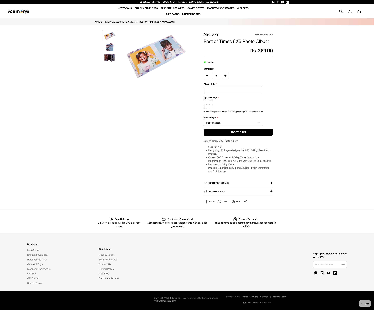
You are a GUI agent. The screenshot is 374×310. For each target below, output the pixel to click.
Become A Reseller (109, 278)
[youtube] (282, 2)
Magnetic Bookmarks (38, 268)
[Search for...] (340, 11)
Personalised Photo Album (119, 21)
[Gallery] (148, 56)
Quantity (209, 69)
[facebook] (273, 2)
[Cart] (359, 11)
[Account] (350, 11)
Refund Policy (106, 268)
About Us (104, 273)
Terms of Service (108, 259)
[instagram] (277, 2)
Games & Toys (35, 264)
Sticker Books (34, 282)
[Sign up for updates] (343, 264)
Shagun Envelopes (37, 254)
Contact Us (105, 264)
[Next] (190, 56)
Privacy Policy (106, 254)
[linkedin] (287, 2)
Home (97, 21)
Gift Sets (31, 273)
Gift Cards (32, 278)
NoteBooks (33, 250)
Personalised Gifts (37, 259)
